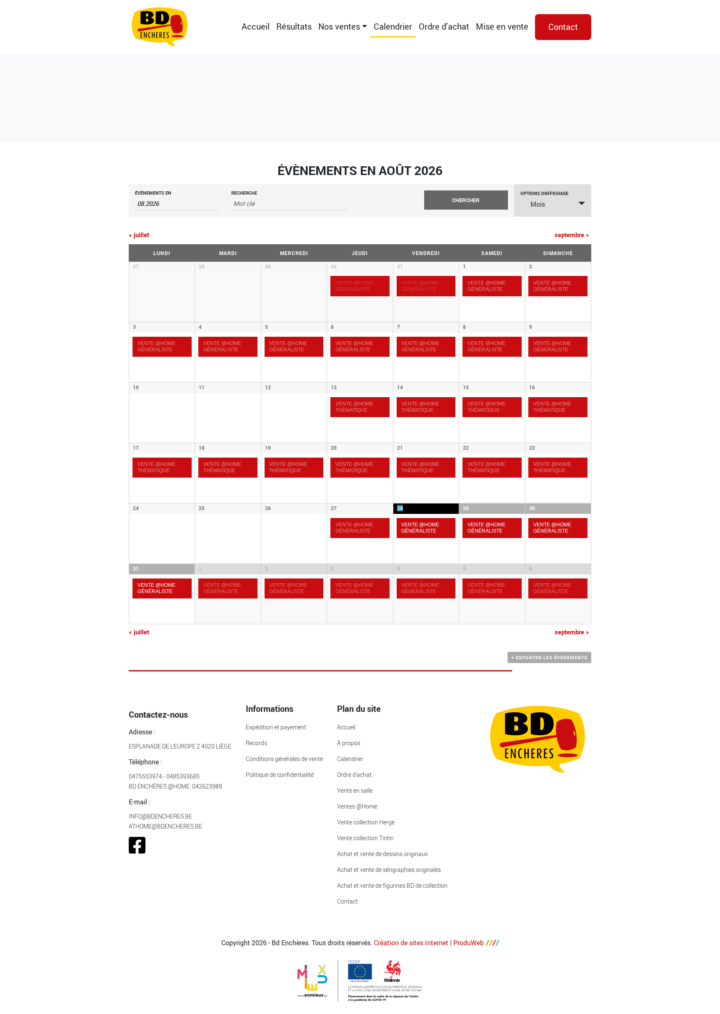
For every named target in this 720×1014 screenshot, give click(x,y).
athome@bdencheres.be (165, 826)
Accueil (256, 26)
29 (466, 508)
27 (334, 508)
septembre (572, 234)
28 (400, 508)
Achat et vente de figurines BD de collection (392, 885)
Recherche (244, 192)
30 (334, 266)
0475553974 (145, 776)
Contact (563, 27)
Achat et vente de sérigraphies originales (389, 870)
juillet (139, 234)
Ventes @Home (357, 806)
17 (136, 447)
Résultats (294, 26)
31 (400, 266)
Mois (537, 204)
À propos (348, 743)
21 (400, 447)
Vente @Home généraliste (354, 527)
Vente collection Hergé (366, 822)
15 (466, 387)
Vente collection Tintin (365, 838)
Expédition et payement (276, 727)
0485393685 (183, 776)
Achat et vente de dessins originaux (382, 854)
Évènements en (153, 192)
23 (532, 447)
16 (532, 387)
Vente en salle (354, 790)
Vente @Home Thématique (354, 407)
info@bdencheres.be (160, 816)
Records (256, 743)
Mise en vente (502, 26)
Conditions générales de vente (284, 759)
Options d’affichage (544, 193)
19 (268, 447)
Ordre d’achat (444, 26)
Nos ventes (339, 26)
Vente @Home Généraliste (156, 346)
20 (334, 447)
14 (400, 387)
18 (202, 447)
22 (466, 447)
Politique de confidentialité (280, 775)
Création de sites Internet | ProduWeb (429, 942)
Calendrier (393, 26)
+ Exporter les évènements (549, 657)
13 (334, 387)
